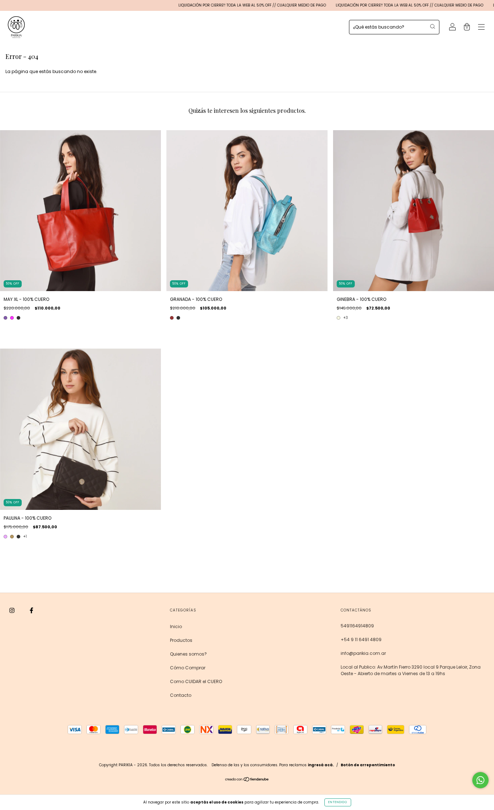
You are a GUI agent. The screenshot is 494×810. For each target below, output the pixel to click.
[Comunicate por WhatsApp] (480, 780)
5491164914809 (357, 626)
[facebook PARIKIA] (31, 611)
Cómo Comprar (187, 668)
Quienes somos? (188, 654)
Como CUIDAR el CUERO (196, 681)
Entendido (337, 802)
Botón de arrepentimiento (368, 765)
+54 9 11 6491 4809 (361, 639)
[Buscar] (432, 26)
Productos (181, 640)
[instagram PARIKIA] (12, 611)
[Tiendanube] (247, 780)
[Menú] (481, 28)
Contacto (180, 695)
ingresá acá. (321, 765)
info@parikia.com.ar (363, 653)
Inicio (176, 626)
